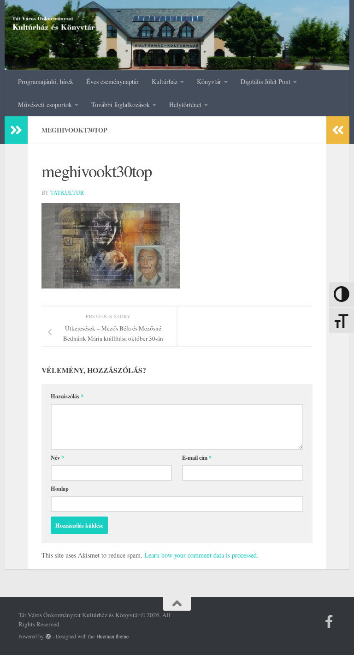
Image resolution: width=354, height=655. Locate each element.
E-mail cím (197, 457)
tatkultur (67, 192)
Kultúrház (164, 81)
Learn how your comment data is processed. (201, 555)
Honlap (60, 488)
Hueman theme (112, 636)
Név (57, 457)
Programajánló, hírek (45, 81)
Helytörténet (185, 104)
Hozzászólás (67, 396)
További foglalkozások (120, 104)
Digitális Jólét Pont (265, 81)
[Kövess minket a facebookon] (329, 621)
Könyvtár (209, 81)
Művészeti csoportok (45, 104)
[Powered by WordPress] (48, 636)
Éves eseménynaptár (112, 81)
